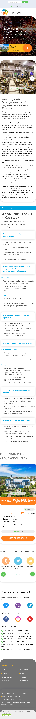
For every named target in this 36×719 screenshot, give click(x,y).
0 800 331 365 (16, 6)
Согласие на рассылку (11, 696)
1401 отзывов (30, 509)
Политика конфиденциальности (15, 693)
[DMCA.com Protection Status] (6, 715)
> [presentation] (32, 574)
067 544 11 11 (7, 642)
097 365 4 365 (8, 636)
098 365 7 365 (8, 639)
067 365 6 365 (8, 649)
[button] (17, 574)
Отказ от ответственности (12, 699)
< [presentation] (3, 574)
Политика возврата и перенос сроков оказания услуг (17, 703)
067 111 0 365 (8, 644)
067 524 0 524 (8, 634)
